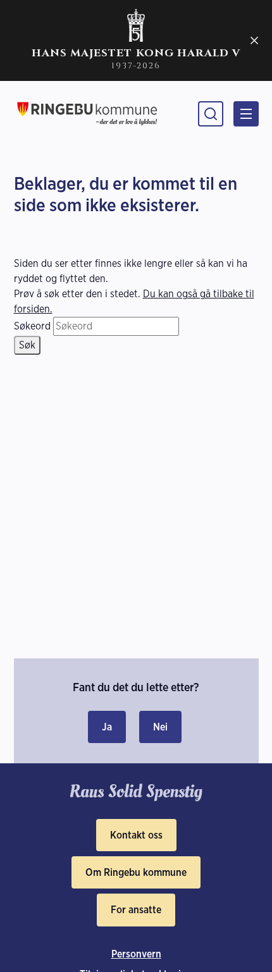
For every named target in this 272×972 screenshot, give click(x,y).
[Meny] (246, 113)
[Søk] (210, 113)
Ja (107, 727)
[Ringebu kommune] (87, 114)
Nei (160, 727)
